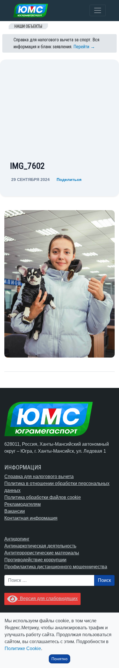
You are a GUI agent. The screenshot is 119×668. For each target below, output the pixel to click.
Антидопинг (16, 538)
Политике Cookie (23, 648)
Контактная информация (30, 518)
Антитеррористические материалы (41, 552)
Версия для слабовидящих (48, 598)
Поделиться (69, 179)
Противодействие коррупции (35, 559)
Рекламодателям (22, 504)
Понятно (59, 658)
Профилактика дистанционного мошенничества (55, 566)
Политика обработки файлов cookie (42, 497)
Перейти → (84, 46)
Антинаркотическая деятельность (40, 545)
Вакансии (14, 511)
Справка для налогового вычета (39, 476)
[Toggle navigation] (98, 10)
